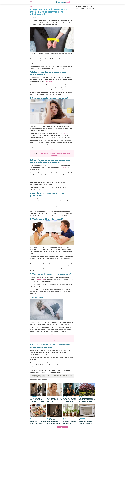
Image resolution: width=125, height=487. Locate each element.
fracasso (66, 133)
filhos (60, 266)
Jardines (81, 396)
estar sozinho (42, 354)
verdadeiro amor (41, 279)
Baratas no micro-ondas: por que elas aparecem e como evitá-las (87, 421)
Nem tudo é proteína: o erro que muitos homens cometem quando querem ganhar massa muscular (70, 399)
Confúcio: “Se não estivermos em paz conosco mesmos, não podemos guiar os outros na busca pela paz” (54, 421)
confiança (64, 167)
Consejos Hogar (34, 396)
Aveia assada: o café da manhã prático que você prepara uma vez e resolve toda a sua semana (38, 421)
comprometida (49, 81)
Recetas (32, 418)
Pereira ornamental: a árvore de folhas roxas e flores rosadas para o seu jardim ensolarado (87, 399)
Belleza (48, 396)
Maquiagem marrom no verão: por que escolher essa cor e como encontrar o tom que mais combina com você (54, 399)
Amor (31, 6)
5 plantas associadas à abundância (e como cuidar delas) (70, 421)
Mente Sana (49, 418)
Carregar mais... (62, 427)
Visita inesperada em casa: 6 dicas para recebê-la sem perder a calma (37, 399)
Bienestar (65, 396)
